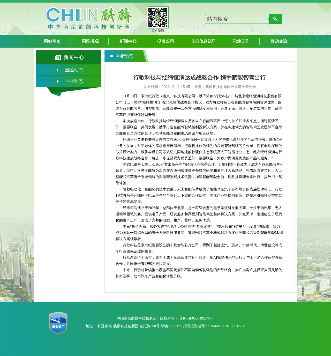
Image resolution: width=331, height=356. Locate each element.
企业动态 (74, 81)
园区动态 (74, 69)
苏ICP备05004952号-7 (196, 318)
